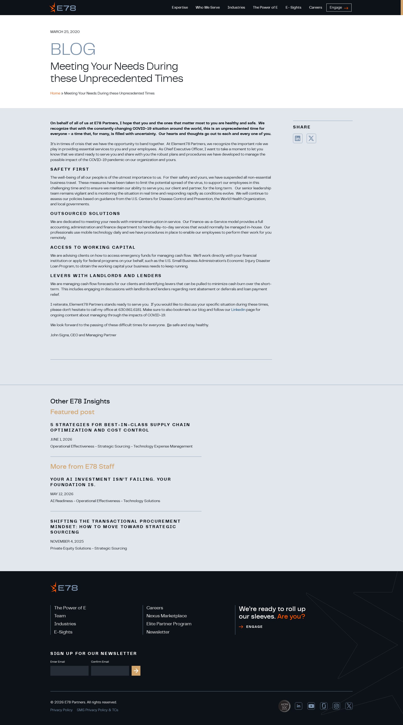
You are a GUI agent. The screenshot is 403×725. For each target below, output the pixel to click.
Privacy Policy (61, 710)
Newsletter (158, 632)
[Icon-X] (349, 706)
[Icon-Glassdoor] (323, 706)
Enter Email (57, 662)
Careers (155, 608)
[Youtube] (311, 706)
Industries (65, 624)
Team (60, 616)
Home (55, 93)
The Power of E (70, 608)
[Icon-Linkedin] (298, 706)
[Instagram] (336, 706)
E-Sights (63, 632)
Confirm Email (100, 662)
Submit (136, 671)
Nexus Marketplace (167, 616)
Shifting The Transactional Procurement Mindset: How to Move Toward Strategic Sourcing (115, 526)
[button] (343, 36)
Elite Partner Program (169, 624)
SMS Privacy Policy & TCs (97, 710)
